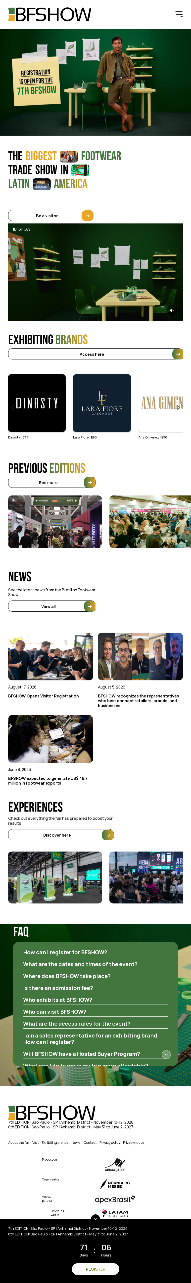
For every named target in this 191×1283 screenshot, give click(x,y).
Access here (92, 354)
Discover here (57, 835)
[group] (37, 407)
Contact (90, 1142)
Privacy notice (133, 1142)
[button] (178, 407)
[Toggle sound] (172, 310)
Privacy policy (109, 1142)
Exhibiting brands (55, 1142)
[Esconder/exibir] (95, 1218)
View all (48, 606)
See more (48, 482)
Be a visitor (47, 215)
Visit (35, 1142)
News (76, 1142)
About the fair (18, 1142)
